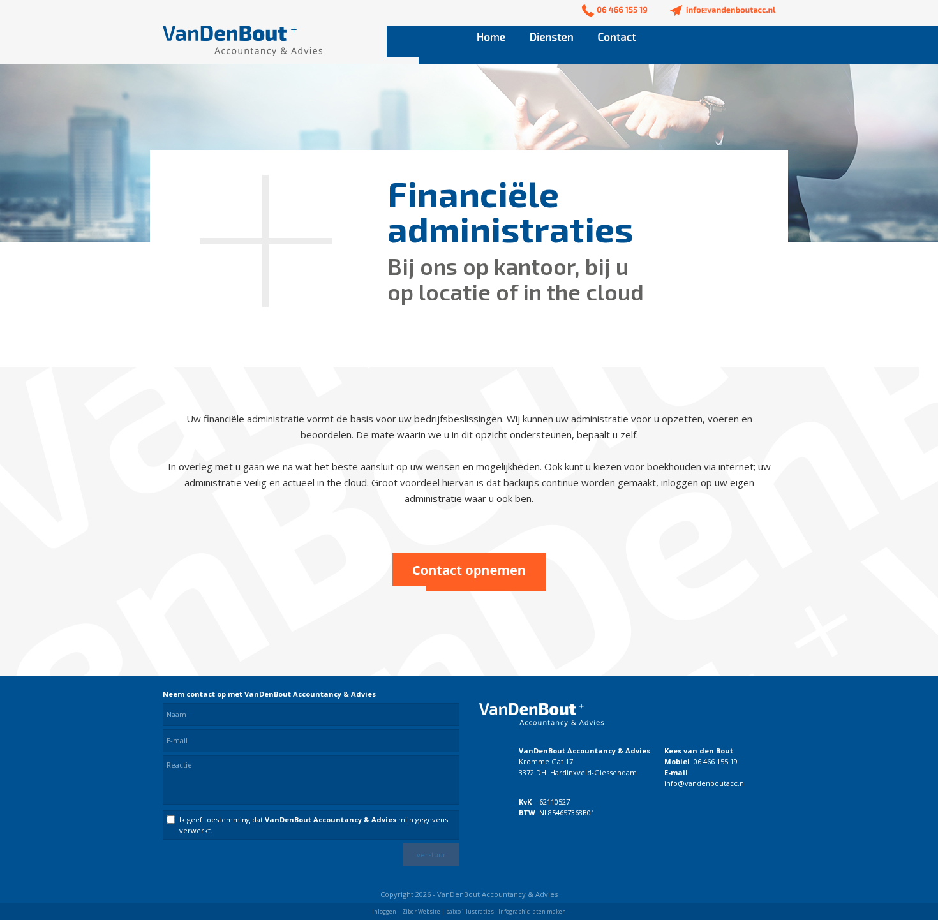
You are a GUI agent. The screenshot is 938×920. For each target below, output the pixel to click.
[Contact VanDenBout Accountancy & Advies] (469, 587)
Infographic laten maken (532, 911)
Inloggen (384, 911)
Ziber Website (421, 911)
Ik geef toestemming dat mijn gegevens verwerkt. (313, 825)
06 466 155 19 (716, 761)
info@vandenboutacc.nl (705, 783)
